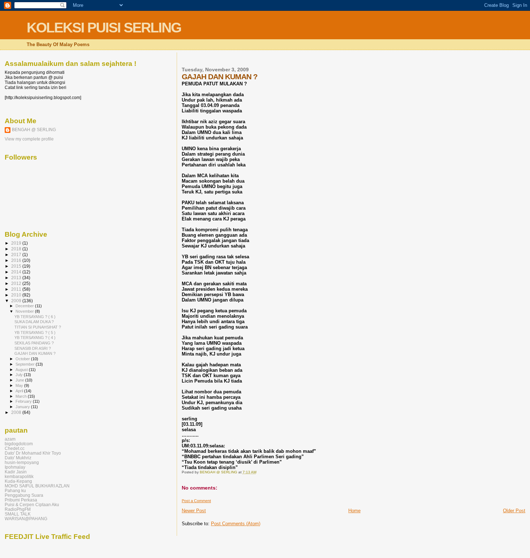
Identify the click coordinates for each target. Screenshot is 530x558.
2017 (16, 254)
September (26, 364)
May (20, 385)
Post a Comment (196, 501)
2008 (16, 412)
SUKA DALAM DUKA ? (34, 322)
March (22, 396)
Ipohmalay (15, 467)
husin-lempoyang (22, 462)
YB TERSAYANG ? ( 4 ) (35, 337)
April (20, 391)
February (24, 401)
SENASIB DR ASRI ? (32, 348)
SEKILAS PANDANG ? (34, 343)
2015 (16, 266)
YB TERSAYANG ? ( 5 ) (35, 332)
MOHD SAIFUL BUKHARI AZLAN (37, 485)
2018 (16, 248)
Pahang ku (15, 490)
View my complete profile (29, 139)
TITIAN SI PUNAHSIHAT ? (37, 327)
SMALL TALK (18, 514)
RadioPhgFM (18, 509)
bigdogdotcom (19, 443)
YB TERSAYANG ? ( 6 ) (35, 316)
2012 (16, 283)
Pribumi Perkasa (21, 499)
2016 (16, 260)
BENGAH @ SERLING (34, 129)
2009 (16, 300)
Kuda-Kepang (18, 481)
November (25, 311)
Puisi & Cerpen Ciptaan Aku (32, 504)
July (20, 374)
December (25, 306)
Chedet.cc (15, 448)
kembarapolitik (19, 476)
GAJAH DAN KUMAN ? (35, 353)
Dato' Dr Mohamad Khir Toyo (33, 453)
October (23, 359)
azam (10, 439)
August (22, 369)
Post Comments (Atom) (235, 523)
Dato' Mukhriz (18, 457)
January (23, 407)
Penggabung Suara (24, 495)
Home (354, 510)
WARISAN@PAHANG (26, 518)
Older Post (514, 510)
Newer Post (194, 510)
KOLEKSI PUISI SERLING (104, 27)
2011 (16, 289)
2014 (16, 271)
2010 (16, 295)
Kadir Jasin (16, 471)
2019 (16, 243)
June (20, 380)
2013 (16, 277)
